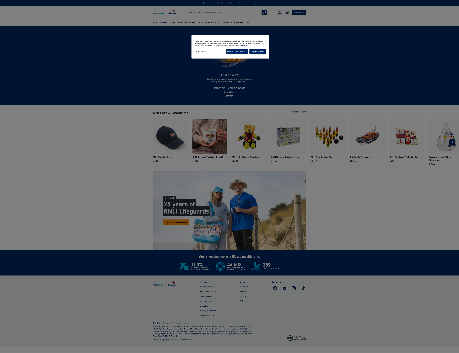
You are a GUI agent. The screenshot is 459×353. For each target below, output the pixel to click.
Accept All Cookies (257, 52)
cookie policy (243, 45)
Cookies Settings (200, 51)
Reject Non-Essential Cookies (236, 52)
